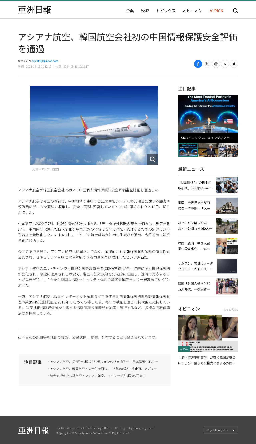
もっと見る (229, 309)
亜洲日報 (34, 10)
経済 (145, 11)
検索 (235, 10)
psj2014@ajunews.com (45, 61)
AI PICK (216, 11)
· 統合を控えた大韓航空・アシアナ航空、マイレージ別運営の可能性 (97, 375)
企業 (130, 11)
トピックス (166, 11)
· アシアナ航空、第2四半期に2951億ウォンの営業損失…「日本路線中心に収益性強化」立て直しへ (104, 361)
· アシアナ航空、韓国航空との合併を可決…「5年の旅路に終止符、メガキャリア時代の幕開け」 (104, 368)
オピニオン (193, 11)
